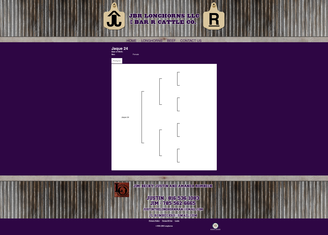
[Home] (163, 15)
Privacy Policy (154, 221)
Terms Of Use (167, 221)
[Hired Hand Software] (215, 227)
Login (177, 221)
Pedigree (117, 60)
